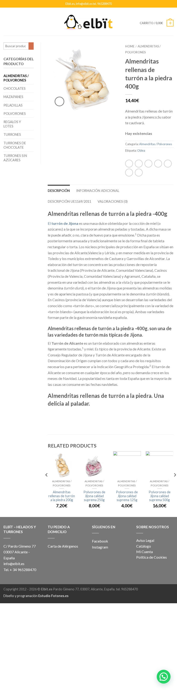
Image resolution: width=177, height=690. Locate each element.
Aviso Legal (145, 540)
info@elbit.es (13, 563)
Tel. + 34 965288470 (19, 569)
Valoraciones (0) (112, 201)
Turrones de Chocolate (14, 145)
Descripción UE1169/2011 (69, 201)
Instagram (100, 547)
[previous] (46, 484)
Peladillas (13, 105)
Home (129, 46)
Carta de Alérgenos (63, 546)
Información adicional (97, 191)
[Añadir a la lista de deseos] (106, 53)
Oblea (141, 150)
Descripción (59, 191)
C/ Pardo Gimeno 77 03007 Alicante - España (19, 552)
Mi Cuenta (144, 551)
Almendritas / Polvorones (16, 78)
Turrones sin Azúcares (15, 158)
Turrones (12, 134)
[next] (174, 484)
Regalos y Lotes (12, 124)
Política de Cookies (151, 557)
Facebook (100, 541)
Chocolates (14, 88)
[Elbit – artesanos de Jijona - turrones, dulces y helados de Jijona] (88, 21)
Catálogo (143, 546)
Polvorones (14, 113)
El (63, 223)
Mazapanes (13, 97)
